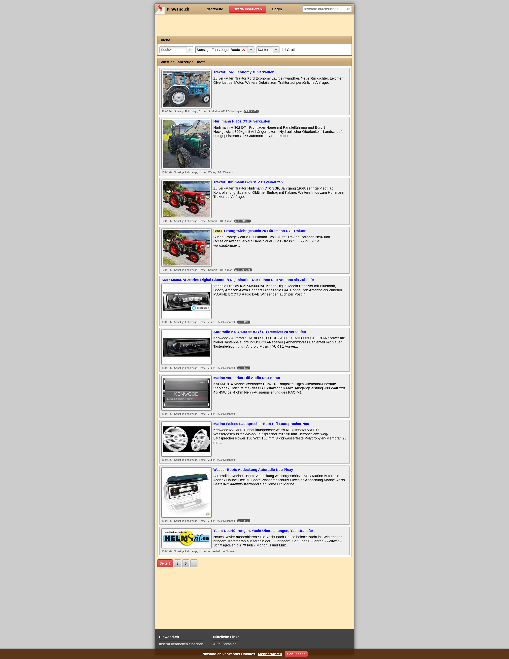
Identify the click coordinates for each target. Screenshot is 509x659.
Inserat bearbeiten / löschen (181, 644)
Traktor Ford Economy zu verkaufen (243, 72)
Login (277, 9)
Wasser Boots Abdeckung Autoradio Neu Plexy (253, 470)
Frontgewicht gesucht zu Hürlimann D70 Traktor (265, 231)
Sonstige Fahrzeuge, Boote (218, 50)
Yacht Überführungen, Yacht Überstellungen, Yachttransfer (263, 531)
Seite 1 (165, 563)
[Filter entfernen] (243, 50)
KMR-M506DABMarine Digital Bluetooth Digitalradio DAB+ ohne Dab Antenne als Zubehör (238, 280)
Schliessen (296, 654)
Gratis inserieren (247, 9)
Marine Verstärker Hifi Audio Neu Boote (246, 378)
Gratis (291, 50)
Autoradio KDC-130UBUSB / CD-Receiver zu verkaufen (259, 332)
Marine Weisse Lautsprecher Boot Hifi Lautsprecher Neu (261, 424)
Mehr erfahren (270, 654)
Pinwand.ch (185, 9)
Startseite (215, 9)
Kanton (263, 50)
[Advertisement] (254, 25)
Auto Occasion (224, 644)
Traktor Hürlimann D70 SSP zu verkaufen (248, 182)
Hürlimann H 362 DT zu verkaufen (241, 121)
